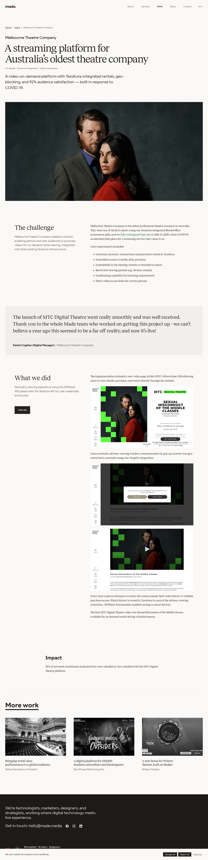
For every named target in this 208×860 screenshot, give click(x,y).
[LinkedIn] (80, 826)
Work (160, 6)
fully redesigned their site (135, 234)
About (130, 6)
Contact (187, 6)
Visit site (22, 410)
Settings (197, 854)
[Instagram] (74, 826)
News (173, 6)
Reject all (184, 854)
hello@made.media (45, 826)
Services (145, 6)
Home (8, 27)
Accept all (170, 854)
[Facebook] (67, 826)
